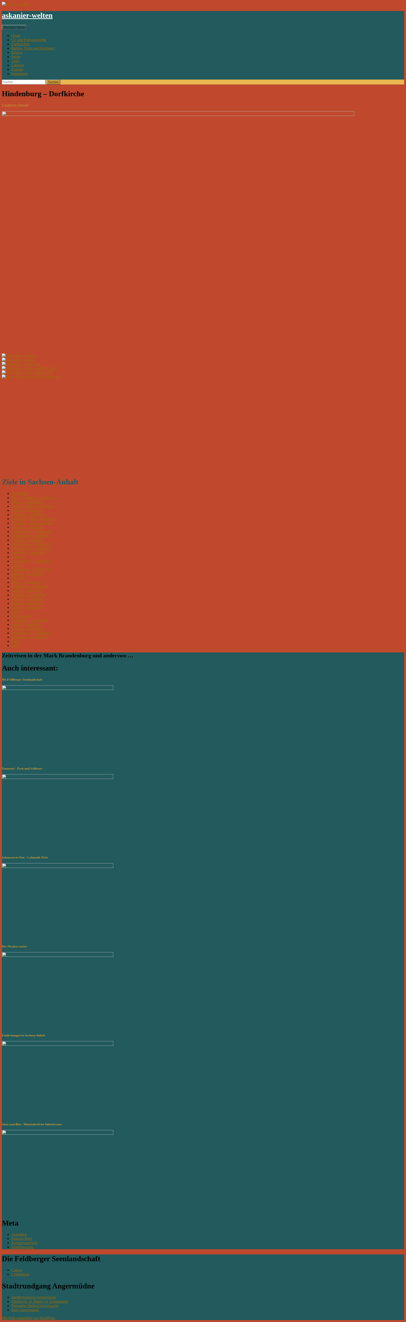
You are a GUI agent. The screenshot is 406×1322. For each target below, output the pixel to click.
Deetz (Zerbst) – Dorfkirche (32, 506)
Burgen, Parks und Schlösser (32, 48)
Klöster (16, 52)
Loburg (16, 565)
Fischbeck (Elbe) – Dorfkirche (33, 519)
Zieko (15, 646)
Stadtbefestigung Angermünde (33, 1297)
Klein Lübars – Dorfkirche (31, 544)
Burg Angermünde (25, 1310)
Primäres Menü (14, 27)
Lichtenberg (20, 1274)
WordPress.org (22, 1247)
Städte (15, 57)
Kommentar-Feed (24, 1243)
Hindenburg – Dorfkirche (30, 536)
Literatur (17, 65)
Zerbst (16, 641)
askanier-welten (27, 15)
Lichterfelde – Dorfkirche (30, 561)
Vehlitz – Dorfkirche (26, 624)
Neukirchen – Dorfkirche (30, 586)
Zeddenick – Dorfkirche (29, 637)
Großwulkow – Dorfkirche (31, 531)
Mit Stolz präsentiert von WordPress (28, 1318)
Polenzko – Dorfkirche (28, 595)
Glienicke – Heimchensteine (32, 523)
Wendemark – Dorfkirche (30, 633)
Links (15, 61)
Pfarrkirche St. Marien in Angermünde (39, 1301)
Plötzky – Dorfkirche (27, 591)
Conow (16, 1270)
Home (15, 36)
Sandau (16, 612)
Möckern (18, 578)
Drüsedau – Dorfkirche (28, 515)
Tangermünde (21, 616)
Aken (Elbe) (20, 493)
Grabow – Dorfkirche (27, 527)
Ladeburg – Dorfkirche (28, 553)
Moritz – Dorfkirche (26, 582)
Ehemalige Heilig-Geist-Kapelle (35, 1306)
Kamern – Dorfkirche (27, 540)
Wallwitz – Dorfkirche (27, 629)
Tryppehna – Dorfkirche (29, 620)
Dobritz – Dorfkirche (27, 510)
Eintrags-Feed (21, 1239)
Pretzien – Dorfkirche (27, 599)
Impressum (19, 74)
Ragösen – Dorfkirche (27, 603)
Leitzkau (17, 557)
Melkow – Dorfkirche (27, 574)
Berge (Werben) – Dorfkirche (33, 498)
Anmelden (19, 1234)
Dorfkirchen (20, 44)
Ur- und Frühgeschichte (29, 40)
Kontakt (17, 69)
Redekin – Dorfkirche (27, 607)
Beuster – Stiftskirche (27, 502)
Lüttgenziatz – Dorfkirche (30, 569)
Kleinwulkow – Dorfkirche (31, 548)
